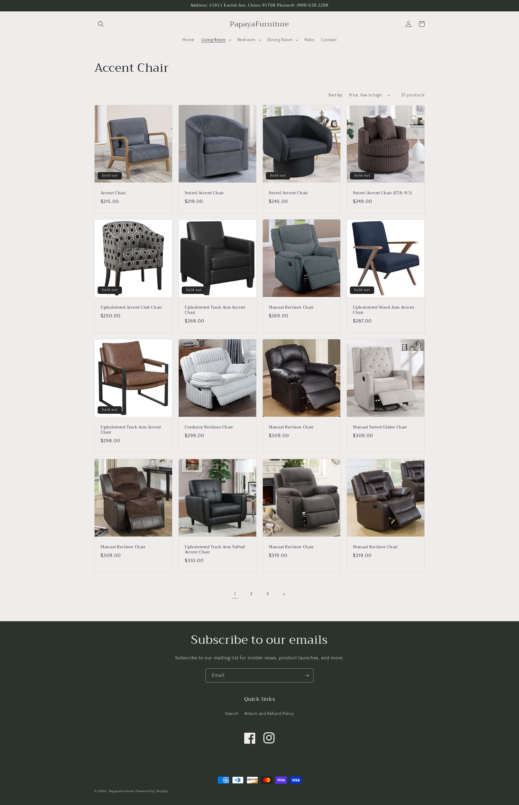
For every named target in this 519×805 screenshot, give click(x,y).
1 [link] (235, 594)
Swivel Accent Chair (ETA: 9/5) (382, 193)
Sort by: (335, 95)
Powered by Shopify (151, 791)
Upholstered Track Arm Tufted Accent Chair (215, 550)
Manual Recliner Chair (291, 307)
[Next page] (283, 594)
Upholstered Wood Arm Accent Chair (383, 310)
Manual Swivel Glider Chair (380, 427)
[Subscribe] (306, 675)
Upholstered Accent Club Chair (131, 307)
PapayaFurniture (122, 791)
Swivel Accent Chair (204, 193)
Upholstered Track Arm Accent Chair (215, 310)
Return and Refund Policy (269, 713)
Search (232, 713)
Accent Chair (113, 193)
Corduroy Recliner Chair (209, 427)
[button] (101, 24)
